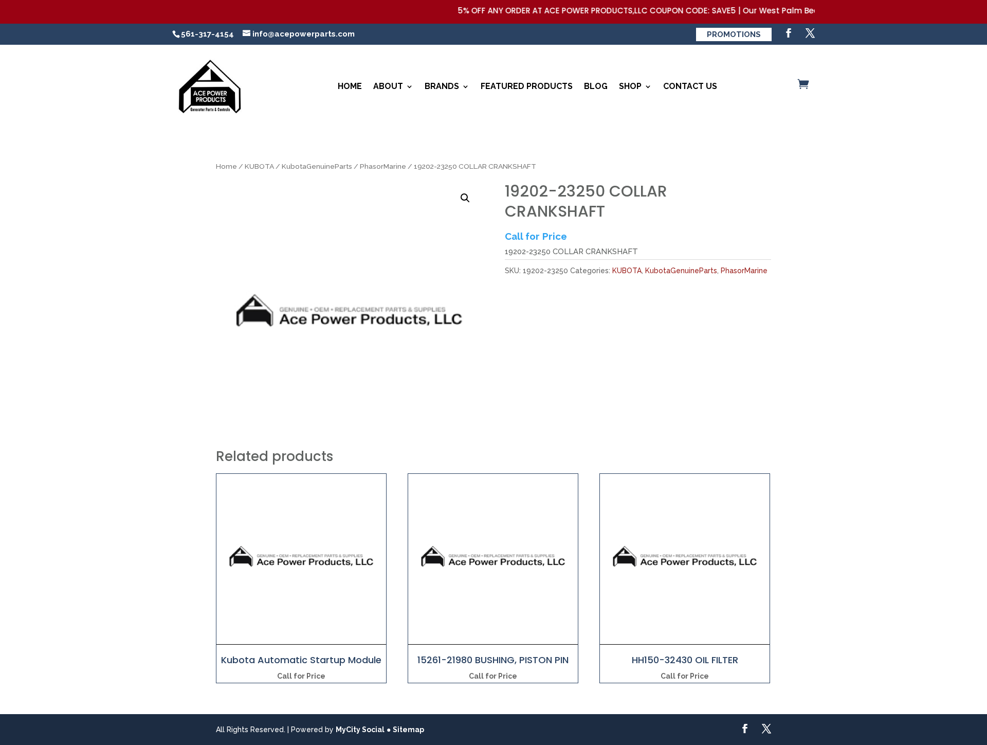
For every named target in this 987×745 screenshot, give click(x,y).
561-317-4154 (207, 34)
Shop (630, 86)
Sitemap (408, 729)
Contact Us (690, 86)
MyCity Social (360, 729)
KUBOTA (259, 166)
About (388, 86)
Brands (442, 86)
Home (350, 86)
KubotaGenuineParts (317, 166)
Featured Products (527, 86)
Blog (596, 86)
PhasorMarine (383, 166)
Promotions (734, 34)
